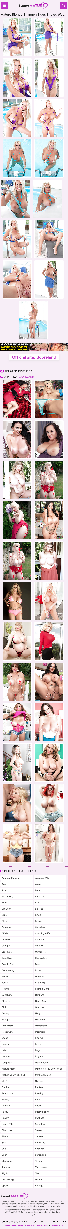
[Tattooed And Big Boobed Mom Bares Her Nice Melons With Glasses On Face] (17, 762)
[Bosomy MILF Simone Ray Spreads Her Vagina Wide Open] (49, 399)
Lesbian (6, 1056)
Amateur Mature (10, 878)
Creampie (7, 951)
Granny (5, 1013)
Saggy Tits (7, 1124)
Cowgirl (6, 945)
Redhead (39, 1118)
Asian (38, 884)
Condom (39, 939)
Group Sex (40, 1001)
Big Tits (39, 908)
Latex (5, 1050)
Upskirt (5, 1185)
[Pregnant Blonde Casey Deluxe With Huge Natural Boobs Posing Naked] (17, 641)
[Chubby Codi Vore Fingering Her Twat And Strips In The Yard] (17, 480)
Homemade (41, 1025)
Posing (38, 1105)
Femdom (39, 976)
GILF (4, 1007)
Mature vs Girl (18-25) (13, 1074)
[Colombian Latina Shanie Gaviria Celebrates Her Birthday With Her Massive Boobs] (49, 520)
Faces (38, 970)
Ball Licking (7, 896)
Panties (39, 1087)
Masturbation (42, 1062)
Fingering (40, 982)
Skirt (4, 1142)
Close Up (6, 939)
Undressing (8, 1179)
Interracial (40, 1031)
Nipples (39, 1081)
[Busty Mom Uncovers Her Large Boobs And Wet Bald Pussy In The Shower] (49, 843)
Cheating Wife (42, 933)
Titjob (5, 1173)
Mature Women (43, 1074)
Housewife (7, 1031)
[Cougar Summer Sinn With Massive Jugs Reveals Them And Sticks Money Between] (17, 601)
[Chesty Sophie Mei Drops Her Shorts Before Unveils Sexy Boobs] (17, 843)
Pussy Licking (42, 1111)
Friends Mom (42, 988)
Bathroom (40, 896)
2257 (46, 1225)
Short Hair (7, 1130)
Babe (37, 890)
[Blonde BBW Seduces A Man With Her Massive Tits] (49, 762)
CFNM (5, 933)
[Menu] (4, 5)
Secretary (40, 1124)
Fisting (5, 988)
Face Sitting (8, 970)
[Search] (63, 5)
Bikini (4, 915)
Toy (37, 1173)
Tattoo (38, 1161)
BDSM (38, 902)
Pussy (5, 1111)
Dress (38, 964)
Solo (4, 1148)
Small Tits (40, 1142)
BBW (4, 902)
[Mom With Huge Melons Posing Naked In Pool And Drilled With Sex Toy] (49, 601)
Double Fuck (8, 964)
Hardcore (40, 1019)
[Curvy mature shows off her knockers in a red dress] (17, 399)
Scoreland (26, 376)
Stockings (7, 1161)
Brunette (6, 927)
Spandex (39, 1148)
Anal (4, 884)
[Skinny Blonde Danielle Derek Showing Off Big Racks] (49, 641)
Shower (39, 1136)
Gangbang (7, 994)
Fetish (5, 982)
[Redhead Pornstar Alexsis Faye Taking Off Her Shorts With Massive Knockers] (49, 803)
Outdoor (6, 1087)
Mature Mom (8, 1068)
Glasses (6, 1001)
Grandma (40, 1007)
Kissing (39, 1038)
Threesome (41, 1167)
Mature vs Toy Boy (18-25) (49, 1068)
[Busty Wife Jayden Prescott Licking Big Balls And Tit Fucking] (17, 803)
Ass (4, 890)
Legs (37, 1050)
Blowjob (39, 921)
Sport (4, 1154)
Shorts (5, 1136)
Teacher (6, 1167)
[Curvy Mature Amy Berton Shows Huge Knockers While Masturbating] (49, 439)
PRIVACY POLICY (26, 1225)
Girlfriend (39, 994)
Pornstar (6, 1105)
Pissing (5, 1099)
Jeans (5, 1038)
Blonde (5, 921)
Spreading (40, 1154)
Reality (5, 1118)
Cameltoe (40, 927)
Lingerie (39, 1056)
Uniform (39, 1179)
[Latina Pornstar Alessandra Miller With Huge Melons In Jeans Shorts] (17, 722)
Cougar (39, 945)
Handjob (6, 1019)
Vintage (39, 1185)
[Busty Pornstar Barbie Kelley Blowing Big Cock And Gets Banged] (49, 722)
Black (38, 915)
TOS (14, 1225)
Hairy (37, 1013)
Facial (5, 976)
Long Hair (7, 1062)
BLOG (7, 1225)
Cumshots (40, 951)
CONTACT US (57, 1225)
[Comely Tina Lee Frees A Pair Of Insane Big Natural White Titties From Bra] (17, 439)
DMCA (39, 1225)
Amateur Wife (42, 878)
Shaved (39, 1130)
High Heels (7, 1025)
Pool (37, 1099)
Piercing (39, 1093)
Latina (38, 1044)
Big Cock (6, 908)
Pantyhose (7, 1093)
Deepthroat (7, 958)
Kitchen (5, 1044)
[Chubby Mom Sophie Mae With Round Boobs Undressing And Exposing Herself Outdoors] (49, 480)
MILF (4, 1081)
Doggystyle (41, 958)
